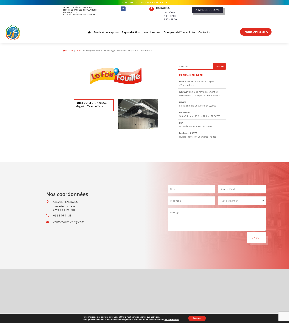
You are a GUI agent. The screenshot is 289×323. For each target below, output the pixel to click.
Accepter (197, 318)
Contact (203, 32)
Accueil (69, 50)
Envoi (256, 237)
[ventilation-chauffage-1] (138, 128)
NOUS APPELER (255, 32)
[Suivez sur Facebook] (123, 8)
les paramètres (172, 319)
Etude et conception (106, 32)
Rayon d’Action (131, 32)
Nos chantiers (151, 32)
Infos (78, 50)
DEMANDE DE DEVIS (207, 10)
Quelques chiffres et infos (179, 32)
